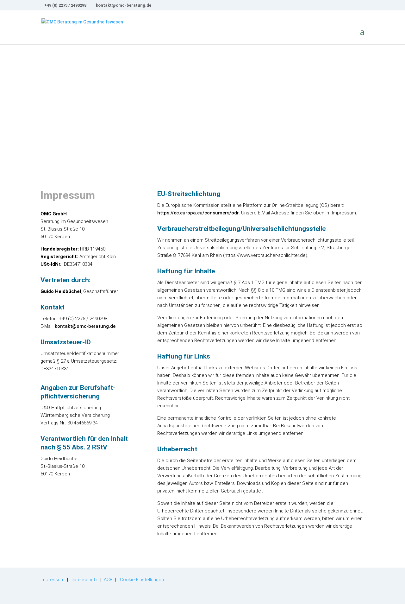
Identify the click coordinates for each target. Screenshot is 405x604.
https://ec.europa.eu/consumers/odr (198, 213)
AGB (108, 579)
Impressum (52, 579)
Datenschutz (84, 579)
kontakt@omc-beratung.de (85, 326)
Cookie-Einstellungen (142, 579)
